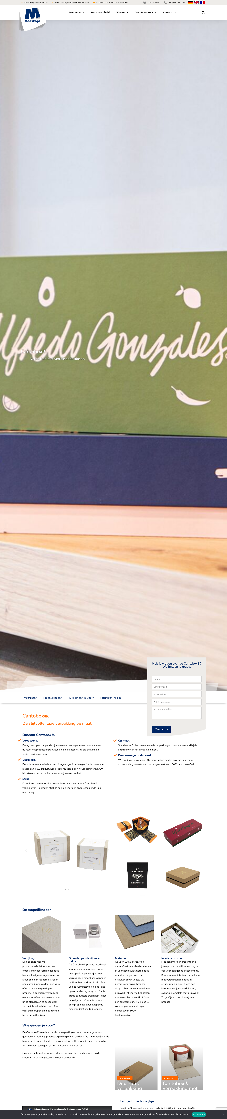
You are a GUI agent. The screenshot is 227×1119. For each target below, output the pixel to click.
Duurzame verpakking (129, 1086)
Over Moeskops (144, 12)
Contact (168, 12)
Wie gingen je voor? (81, 698)
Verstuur (160, 729)
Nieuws (120, 12)
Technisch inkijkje (110, 698)
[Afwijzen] (223, 1114)
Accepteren (199, 1114)
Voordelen (30, 698)
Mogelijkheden (52, 698)
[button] (203, 12)
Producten (75, 12)
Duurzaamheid (100, 12)
